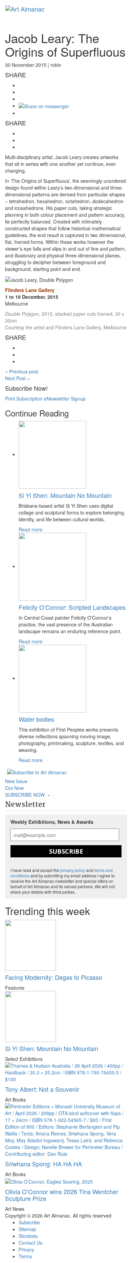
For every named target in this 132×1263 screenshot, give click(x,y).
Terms (25, 1256)
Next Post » (17, 378)
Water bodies (36, 719)
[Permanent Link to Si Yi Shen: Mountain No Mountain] (52, 454)
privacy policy (72, 870)
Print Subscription (24, 398)
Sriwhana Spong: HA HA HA (43, 1163)
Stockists (28, 1235)
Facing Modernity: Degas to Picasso (53, 977)
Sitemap (27, 1229)
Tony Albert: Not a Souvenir (42, 1089)
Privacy (26, 1249)
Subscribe (66, 851)
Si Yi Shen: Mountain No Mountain (65, 495)
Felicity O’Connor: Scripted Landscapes (72, 607)
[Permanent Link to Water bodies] (52, 678)
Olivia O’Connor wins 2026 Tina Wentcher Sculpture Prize (61, 1195)
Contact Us (30, 1242)
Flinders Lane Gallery (29, 290)
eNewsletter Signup (65, 398)
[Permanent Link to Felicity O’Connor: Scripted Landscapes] (52, 566)
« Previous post (21, 371)
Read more (31, 529)
